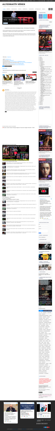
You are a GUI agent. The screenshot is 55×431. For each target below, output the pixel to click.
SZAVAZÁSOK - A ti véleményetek (50, 310)
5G (39, 312)
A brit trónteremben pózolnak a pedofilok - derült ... (46, 94)
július (41, 65)
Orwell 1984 (46, 353)
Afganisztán (49, 312)
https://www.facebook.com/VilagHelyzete (26, 62)
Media (40, 349)
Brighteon (24, 0)
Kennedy (48, 343)
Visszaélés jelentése (42, 308)
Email (34, 0)
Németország (47, 350)
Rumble (20, 0)
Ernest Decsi (7, 89)
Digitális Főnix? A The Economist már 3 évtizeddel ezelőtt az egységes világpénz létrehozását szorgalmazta (7, 82)
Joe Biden (40, 343)
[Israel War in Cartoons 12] (6, 198)
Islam (42, 342)
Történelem (41, 366)
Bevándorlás (41, 319)
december (41, 61)
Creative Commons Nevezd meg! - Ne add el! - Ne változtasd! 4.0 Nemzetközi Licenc (45, 396)
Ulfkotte (44, 367)
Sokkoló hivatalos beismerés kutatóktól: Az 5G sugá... (45, 79)
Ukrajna (40, 367)
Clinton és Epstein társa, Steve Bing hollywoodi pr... (45, 68)
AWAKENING (44, 312)
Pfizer (40, 356)
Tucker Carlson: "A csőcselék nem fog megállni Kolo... (45, 73)
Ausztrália (40, 318)
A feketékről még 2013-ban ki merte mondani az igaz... (45, 89)
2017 (40, 103)
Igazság (48, 339)
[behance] (48, 0)
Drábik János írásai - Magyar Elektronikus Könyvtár (44, 275)
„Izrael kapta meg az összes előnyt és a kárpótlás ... (45, 92)
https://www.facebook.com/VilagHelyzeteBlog (17, 63)
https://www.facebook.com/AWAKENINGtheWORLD (17, 61)
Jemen (48, 342)
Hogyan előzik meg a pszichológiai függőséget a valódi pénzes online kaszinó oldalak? (21, 176)
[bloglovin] (44, 0)
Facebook (12, 0)
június (41, 96)
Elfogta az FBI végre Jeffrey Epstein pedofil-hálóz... (45, 95)
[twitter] (39, 0)
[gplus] (41, 0)
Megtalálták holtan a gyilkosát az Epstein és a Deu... (46, 81)
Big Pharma (45, 319)
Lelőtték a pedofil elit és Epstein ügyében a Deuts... (46, 83)
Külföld (43, 346)
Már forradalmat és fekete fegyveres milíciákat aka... (45, 84)
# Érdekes (6, 66)
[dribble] (45, 0)
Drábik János (47, 326)
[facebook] (38, 0)
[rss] (47, 0)
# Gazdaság (9, 66)
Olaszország (47, 352)
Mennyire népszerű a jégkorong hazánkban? (13, 211)
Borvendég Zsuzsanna (47, 322)
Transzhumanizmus (42, 363)
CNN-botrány (43, 325)
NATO (50, 349)
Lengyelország (47, 346)
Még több (35, 72)
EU (43, 328)
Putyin (43, 356)
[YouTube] (50, 427)
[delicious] (51, 0)
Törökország (46, 366)
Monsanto (46, 349)
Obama (40, 352)
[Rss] (51, 427)
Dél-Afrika (40, 328)
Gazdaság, (13, 21)
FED (39, 332)
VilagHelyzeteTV (11, 60)
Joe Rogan (44, 343)
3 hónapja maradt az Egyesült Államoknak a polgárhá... (46, 70)
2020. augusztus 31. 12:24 (8, 90)
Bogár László (41, 322)
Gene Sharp (40, 335)
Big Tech (49, 319)
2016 (40, 104)
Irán (39, 342)
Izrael (45, 342)
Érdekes (40, 370)
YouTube (16, 0)
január (41, 101)
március (41, 99)
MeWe (27, 0)
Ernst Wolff (48, 329)
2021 (40, 59)
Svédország (46, 359)
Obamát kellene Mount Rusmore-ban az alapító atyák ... (45, 91)
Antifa (50, 315)
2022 (40, 58)
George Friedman (41, 336)
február (41, 100)
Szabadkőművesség (42, 360)
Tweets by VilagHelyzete (42, 237)
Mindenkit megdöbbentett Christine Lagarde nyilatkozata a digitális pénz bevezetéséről (31, 82)
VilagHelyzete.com (8, 59)
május (41, 97)
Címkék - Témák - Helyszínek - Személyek (41, 310)
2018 (40, 102)
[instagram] (50, 0)
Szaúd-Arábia (48, 360)
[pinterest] (42, 0)
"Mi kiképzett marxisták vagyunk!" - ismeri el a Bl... (46, 72)
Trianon (47, 363)
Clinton (47, 325)
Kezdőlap (8, 0)
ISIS (45, 339)
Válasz (5, 111)
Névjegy (31, 0)
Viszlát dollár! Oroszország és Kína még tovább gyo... (45, 67)
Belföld (47, 318)
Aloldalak (45, 310)
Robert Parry (47, 356)
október (41, 63)
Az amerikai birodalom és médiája (43, 273)
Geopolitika (45, 335)
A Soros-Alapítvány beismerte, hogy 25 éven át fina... (45, 86)
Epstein (44, 329)
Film (45, 332)
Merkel (43, 349)
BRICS (44, 318)
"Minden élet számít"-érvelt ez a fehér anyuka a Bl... (45, 87)
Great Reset (47, 336)
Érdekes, (10, 21)
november (41, 62)
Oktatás (43, 352)
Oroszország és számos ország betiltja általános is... (45, 78)
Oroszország (41, 353)
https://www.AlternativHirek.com (19, 64)
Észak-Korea (44, 370)
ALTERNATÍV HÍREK (13, 4)
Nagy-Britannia (41, 350)
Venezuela (47, 367)
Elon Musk (40, 329)
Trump (50, 363)
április (41, 98)
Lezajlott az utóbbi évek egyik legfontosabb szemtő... (44, 75)
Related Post (5, 72)
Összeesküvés (41, 373)
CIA (39, 325)
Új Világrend (46, 373)
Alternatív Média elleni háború (43, 315)
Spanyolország (41, 359)
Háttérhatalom (41, 339)
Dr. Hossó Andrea (41, 326)
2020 (40, 60)
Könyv (40, 346)
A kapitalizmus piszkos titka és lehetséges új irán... (46, 76)
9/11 (41, 312)
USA (49, 366)
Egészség (46, 328)
